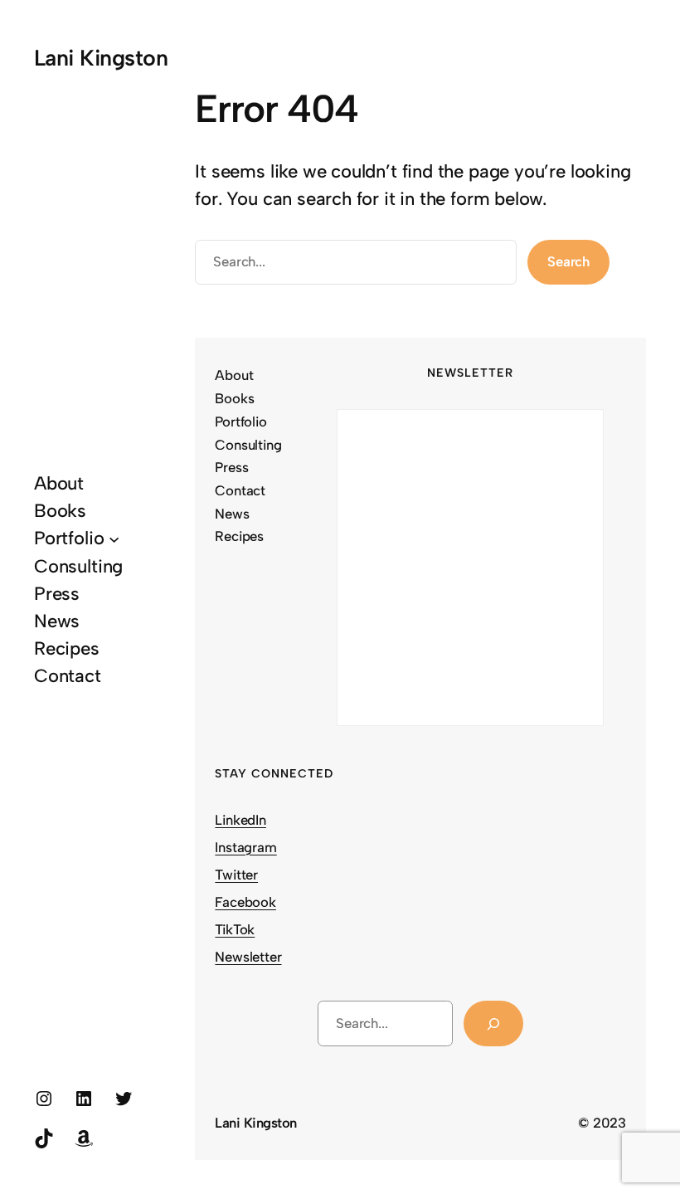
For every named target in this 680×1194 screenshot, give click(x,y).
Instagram (245, 847)
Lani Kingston (101, 57)
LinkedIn (240, 819)
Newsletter (248, 956)
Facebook (245, 902)
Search (568, 261)
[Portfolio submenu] (114, 538)
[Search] (494, 1023)
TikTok (235, 929)
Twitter (236, 874)
